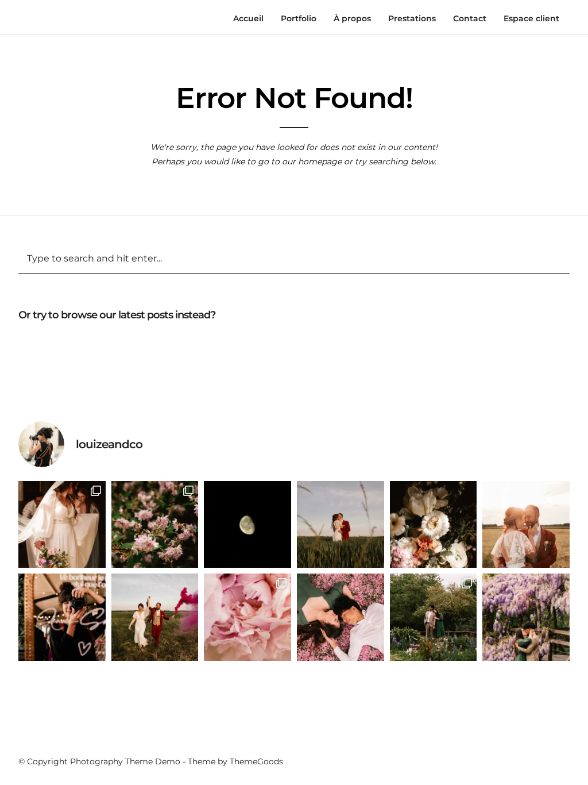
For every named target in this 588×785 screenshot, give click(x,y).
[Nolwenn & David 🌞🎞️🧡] (526, 524)
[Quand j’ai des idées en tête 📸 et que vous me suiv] (340, 617)
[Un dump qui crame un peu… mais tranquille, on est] (155, 524)
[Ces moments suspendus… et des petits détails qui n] (62, 524)
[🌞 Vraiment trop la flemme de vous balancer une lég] (340, 524)
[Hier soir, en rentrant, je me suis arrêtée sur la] (247, 524)
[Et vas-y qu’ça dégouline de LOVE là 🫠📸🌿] (433, 617)
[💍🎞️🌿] (433, 524)
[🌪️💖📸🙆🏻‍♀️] (155, 617)
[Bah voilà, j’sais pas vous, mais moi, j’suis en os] (526, 617)
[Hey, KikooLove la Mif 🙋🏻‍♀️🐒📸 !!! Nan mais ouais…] (62, 617)
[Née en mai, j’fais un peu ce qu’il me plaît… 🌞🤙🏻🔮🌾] (247, 617)
